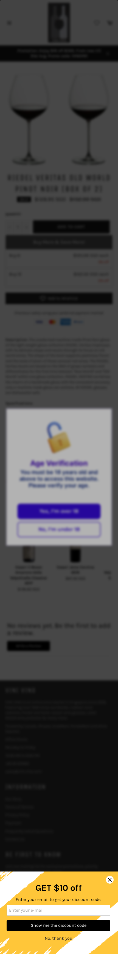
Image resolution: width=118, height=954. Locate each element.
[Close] (110, 880)
